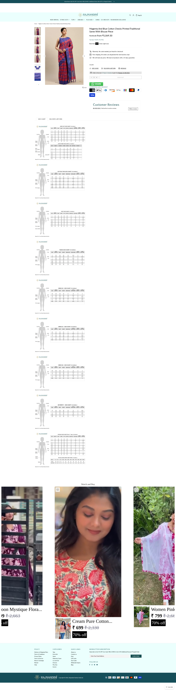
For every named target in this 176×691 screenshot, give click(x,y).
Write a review (133, 109)
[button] (88, 563)
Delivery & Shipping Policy (41, 652)
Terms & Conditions (39, 654)
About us (73, 652)
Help (35, 665)
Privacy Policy (38, 656)
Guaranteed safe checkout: (98, 87)
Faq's (72, 656)
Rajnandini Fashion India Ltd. (88, 15)
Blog (72, 665)
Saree (54, 656)
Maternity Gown (57, 658)
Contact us (74, 654)
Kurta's (54, 667)
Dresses (55, 662)
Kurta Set (55, 654)
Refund (36, 662)
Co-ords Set (56, 660)
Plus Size (55, 665)
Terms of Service (38, 658)
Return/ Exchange (39, 660)
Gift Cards (73, 658)
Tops (54, 652)
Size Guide (74, 660)
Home (35, 23)
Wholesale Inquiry (75, 662)
